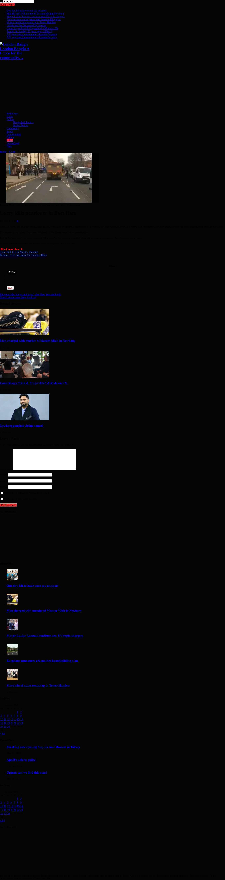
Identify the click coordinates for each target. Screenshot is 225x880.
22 (18, 723)
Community (13, 128)
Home (10, 116)
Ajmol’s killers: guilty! (21, 760)
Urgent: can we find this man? (27, 772)
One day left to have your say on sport (26, 10)
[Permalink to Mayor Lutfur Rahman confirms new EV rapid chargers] (12, 629)
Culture (10, 137)
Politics (10, 119)
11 (5, 719)
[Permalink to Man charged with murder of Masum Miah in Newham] (24, 334)
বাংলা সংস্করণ (12, 113)
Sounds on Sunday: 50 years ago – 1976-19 (29, 31)
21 (15, 723)
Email (3, 480)
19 (8, 723)
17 (1, 723)
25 (5, 726)
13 (11, 719)
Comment (6, 468)
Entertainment (14, 134)
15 (18, 719)
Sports (10, 131)
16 (21, 719)
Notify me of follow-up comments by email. (27, 493)
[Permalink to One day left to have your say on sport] (12, 579)
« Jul (2, 733)
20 (11, 723)
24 (1, 726)
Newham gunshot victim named (21, 425)
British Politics (20, 125)
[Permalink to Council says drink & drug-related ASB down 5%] (24, 376)
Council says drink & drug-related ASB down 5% (32, 28)
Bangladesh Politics (23, 122)
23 (21, 723)
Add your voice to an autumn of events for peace (32, 34)
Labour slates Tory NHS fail (18, 297)
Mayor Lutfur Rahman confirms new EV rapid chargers (36, 16)
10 (1, 719)
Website (4, 486)
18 (5, 723)
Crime (10, 140)
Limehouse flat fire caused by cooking (26, 25)
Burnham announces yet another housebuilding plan (34, 19)
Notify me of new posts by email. (21, 499)
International (13, 143)
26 (8, 726)
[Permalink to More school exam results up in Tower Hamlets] (12, 679)
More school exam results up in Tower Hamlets (31, 22)
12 (8, 719)
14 (15, 719)
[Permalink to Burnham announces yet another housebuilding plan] (12, 654)
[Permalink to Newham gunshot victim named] (24, 419)
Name (3, 474)
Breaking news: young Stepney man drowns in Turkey (43, 747)
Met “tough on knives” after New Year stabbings (30, 294)
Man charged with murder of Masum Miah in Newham (35, 13)
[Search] (1, 2)
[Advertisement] (99, 86)
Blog (9, 146)
